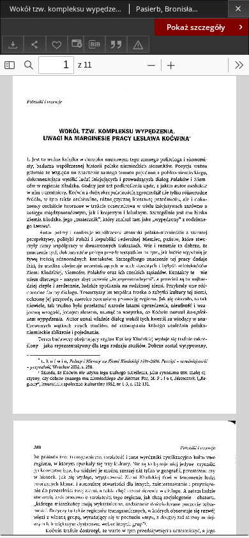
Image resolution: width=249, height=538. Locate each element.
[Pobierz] (13, 44)
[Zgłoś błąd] (138, 44)
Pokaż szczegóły (196, 27)
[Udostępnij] (34, 44)
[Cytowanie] (116, 44)
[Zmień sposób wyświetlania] (75, 44)
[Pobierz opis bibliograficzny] (94, 45)
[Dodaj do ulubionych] (57, 44)
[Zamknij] (238, 8)
